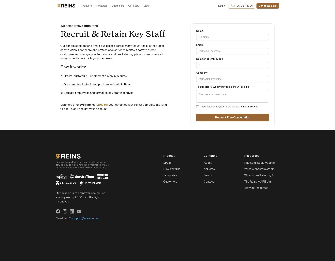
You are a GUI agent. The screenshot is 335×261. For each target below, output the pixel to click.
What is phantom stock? (259, 169)
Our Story (133, 5)
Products (86, 5)
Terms (208, 175)
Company (202, 72)
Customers (118, 5)
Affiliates (209, 169)
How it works (171, 169)
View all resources (256, 188)
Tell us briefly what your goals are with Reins (222, 86)
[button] (267, 6)
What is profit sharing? (258, 175)
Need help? (78, 218)
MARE (167, 163)
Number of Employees (209, 58)
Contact (209, 181)
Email (199, 44)
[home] (66, 6)
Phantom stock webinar (259, 163)
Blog (146, 5)
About (208, 163)
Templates (101, 5)
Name (199, 30)
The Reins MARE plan (258, 181)
